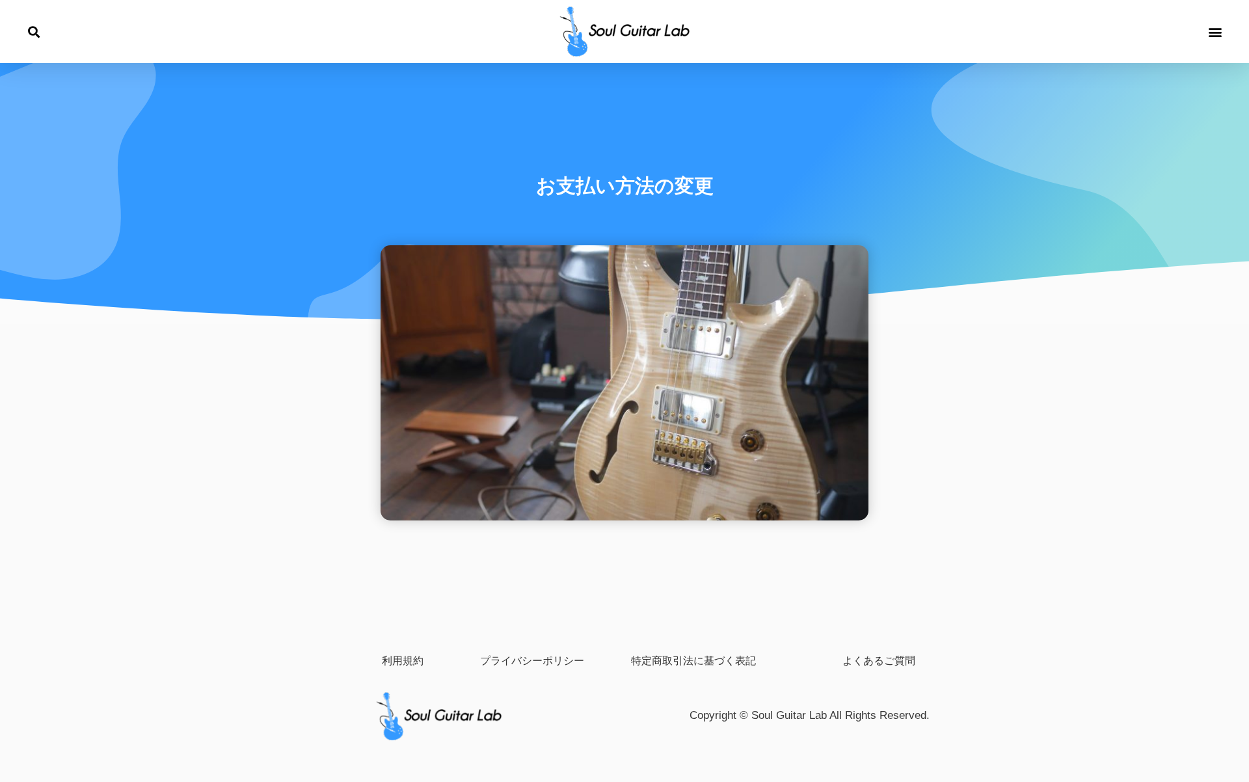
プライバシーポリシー (532, 660)
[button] (33, 32)
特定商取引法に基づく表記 (693, 660)
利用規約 (402, 660)
